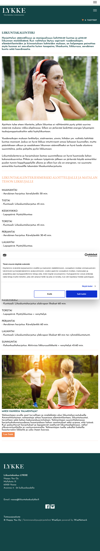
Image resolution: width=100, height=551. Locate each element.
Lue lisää (8, 434)
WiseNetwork (80, 520)
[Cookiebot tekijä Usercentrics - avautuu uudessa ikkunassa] (86, 255)
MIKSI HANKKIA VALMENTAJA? (19, 411)
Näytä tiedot (87, 286)
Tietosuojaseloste (12, 517)
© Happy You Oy (12, 520)
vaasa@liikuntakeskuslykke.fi (25, 500)
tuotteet (91, 20)
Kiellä (49, 294)
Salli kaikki (81, 294)
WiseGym (56, 520)
